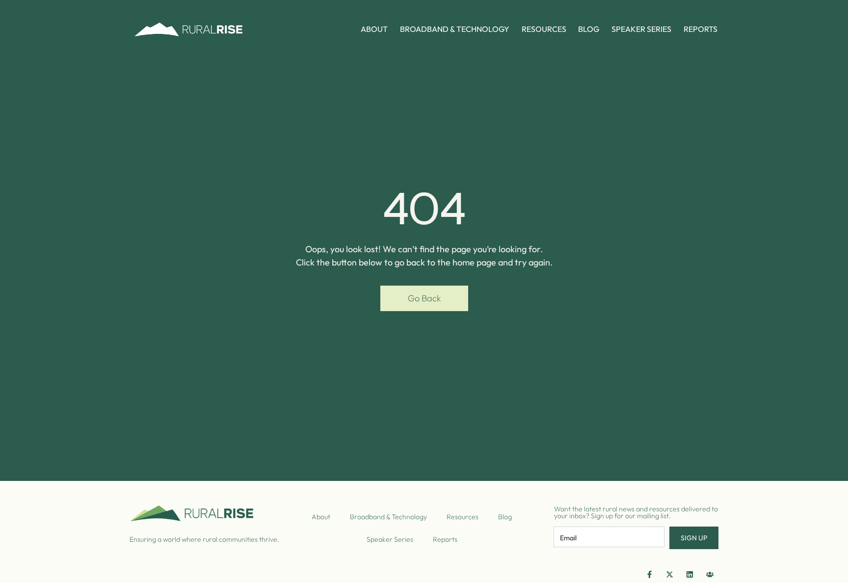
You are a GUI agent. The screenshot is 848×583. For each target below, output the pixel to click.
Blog (588, 29)
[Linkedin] (689, 574)
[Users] (709, 574)
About (374, 29)
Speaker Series (641, 29)
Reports (700, 29)
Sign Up (694, 537)
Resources (544, 29)
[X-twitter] (669, 574)
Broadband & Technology (454, 29)
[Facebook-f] (649, 574)
